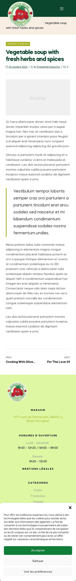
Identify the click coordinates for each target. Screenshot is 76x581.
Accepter (38, 550)
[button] (70, 508)
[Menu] (64, 8)
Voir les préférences (38, 572)
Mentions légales (38, 469)
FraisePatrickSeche (48, 67)
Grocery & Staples (17, 44)
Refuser (38, 561)
